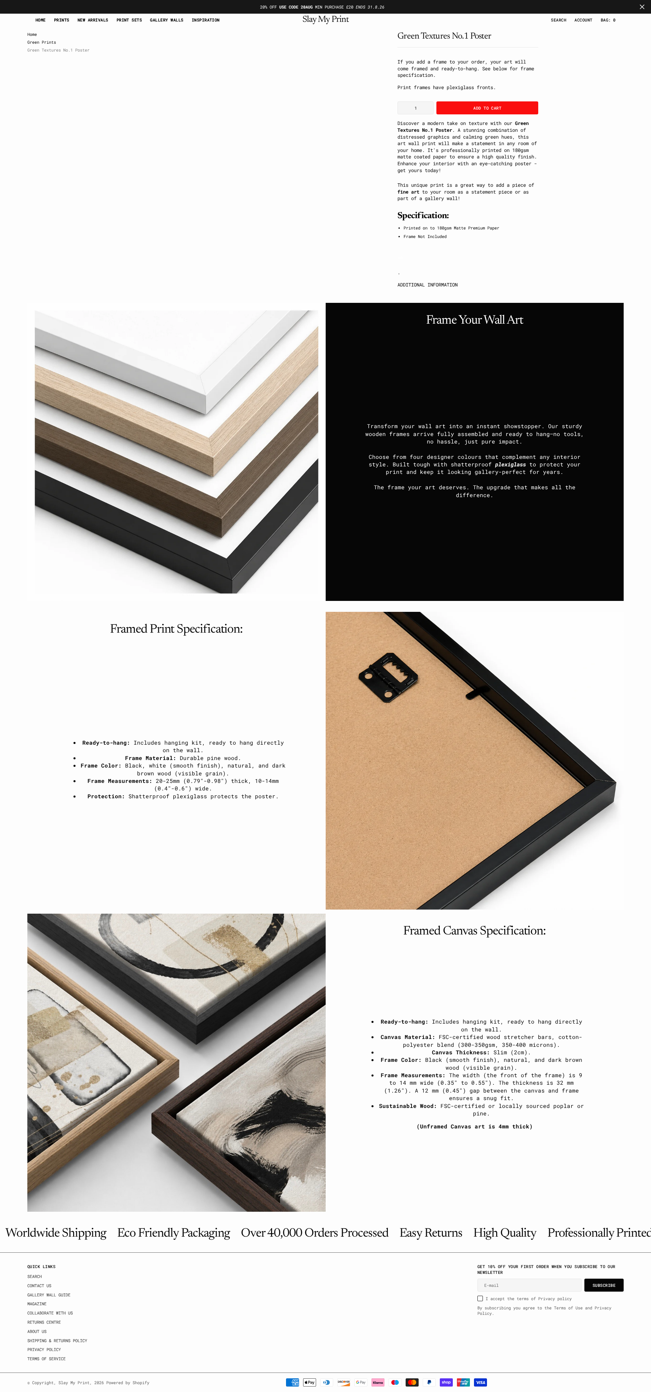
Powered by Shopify (127, 1382)
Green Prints (41, 42)
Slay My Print (74, 1382)
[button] (583, 20)
